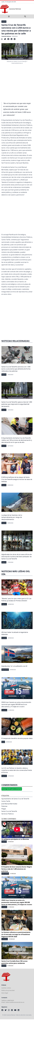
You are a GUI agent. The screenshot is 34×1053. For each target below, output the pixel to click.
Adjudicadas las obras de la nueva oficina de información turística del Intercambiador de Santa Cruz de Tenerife (16, 556)
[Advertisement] (17, 83)
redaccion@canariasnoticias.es (15, 1002)
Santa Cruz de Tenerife (9, 811)
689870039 (10, 1000)
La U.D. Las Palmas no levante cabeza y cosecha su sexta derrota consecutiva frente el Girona (16, 770)
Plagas (3, 809)
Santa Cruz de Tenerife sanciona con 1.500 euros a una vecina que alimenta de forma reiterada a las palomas (15, 369)
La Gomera (4, 939)
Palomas (4, 806)
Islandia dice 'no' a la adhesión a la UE (14, 666)
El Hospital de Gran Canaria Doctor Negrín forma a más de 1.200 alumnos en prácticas (16, 869)
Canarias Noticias (6, 36)
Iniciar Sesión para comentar (12, 789)
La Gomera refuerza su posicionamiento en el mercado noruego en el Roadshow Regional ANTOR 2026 (15, 934)
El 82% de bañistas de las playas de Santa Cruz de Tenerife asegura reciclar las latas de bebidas (16, 479)
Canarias (4, 841)
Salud (3, 742)
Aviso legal (4, 993)
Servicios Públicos (7, 814)
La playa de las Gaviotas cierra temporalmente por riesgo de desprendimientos (11, 517)
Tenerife (4, 21)
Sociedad (4, 638)
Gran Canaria (5, 873)
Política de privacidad (8, 990)
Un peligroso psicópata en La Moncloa (15, 839)
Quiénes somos (6, 988)
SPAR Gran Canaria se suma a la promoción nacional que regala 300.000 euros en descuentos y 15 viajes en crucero (16, 704)
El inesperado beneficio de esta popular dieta (16, 738)
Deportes (4, 604)
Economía (4, 710)
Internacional (5, 669)
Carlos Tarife (5, 801)
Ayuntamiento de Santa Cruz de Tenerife (15, 799)
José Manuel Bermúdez (9, 804)
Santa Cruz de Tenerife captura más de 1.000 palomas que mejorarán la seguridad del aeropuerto (16, 404)
